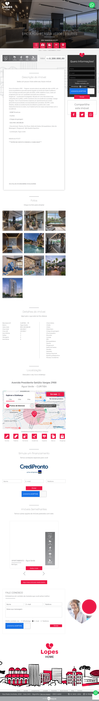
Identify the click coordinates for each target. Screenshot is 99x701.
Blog (72, 690)
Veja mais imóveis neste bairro (34, 582)
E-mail (84, 86)
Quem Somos (64, 690)
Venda (45, 50)
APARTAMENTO (52, 50)
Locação (45, 690)
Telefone (92, 86)
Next (44, 573)
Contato (79, 690)
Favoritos (54, 690)
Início (40, 50)
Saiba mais (34, 568)
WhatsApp (74, 86)
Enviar (34, 488)
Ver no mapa (45, 694)
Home (18, 690)
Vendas (26, 690)
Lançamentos (35, 690)
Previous (24, 573)
